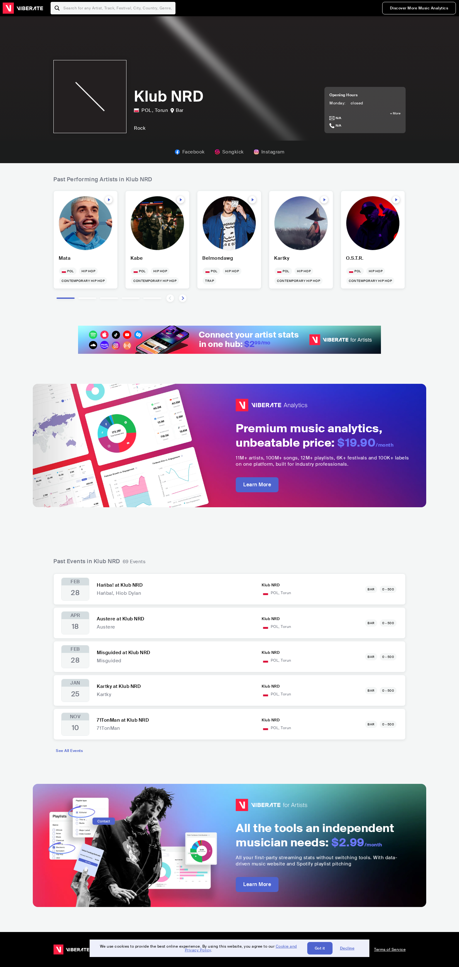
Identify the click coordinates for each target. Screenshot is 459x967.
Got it (320, 948)
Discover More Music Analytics (419, 8)
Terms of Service (390, 949)
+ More (395, 113)
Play (108, 199)
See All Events (69, 750)
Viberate (22, 8)
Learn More (257, 484)
